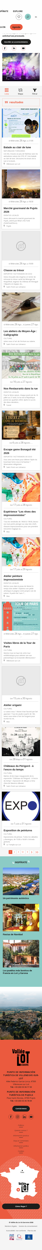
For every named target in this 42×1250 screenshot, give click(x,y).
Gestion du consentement (28, 1226)
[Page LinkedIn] (24, 1116)
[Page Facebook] (11, 1116)
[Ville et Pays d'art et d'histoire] (11, 1237)
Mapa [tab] (20, 94)
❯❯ (36, 852)
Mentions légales (11, 1226)
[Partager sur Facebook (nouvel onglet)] (4, 48)
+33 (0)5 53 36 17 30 (23, 1087)
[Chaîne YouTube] (31, 1116)
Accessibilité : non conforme (16, 1231)
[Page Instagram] (17, 1116)
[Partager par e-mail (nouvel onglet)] (23, 48)
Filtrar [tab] (34, 94)
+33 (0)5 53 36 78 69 (23, 1101)
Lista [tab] (7, 94)
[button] (28, 17)
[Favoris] (19, 17)
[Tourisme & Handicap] (29, 1237)
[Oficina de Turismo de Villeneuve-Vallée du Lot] (21, 1057)
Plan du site (32, 1231)
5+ (23, 852)
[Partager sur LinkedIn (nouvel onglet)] (14, 48)
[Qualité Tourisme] (19, 1237)
